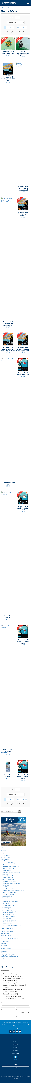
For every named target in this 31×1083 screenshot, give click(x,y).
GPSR (2, 958)
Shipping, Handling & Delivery (9, 955)
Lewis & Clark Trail (7, 896)
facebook (10, 1031)
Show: (12, 18)
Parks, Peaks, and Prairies (9, 905)
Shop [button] (15, 1071)
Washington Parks (7, 922)
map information (7, 929)
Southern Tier (6, 909)
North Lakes (5, 898)
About (15, 1039)
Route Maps (4, 861)
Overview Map (5, 933)
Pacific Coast (5, 903)
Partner (15, 1042)
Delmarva (5, 874)
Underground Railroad (8, 916)
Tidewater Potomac (7, 912)
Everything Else (5, 857)
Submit (15, 1047)
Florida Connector (7, 877)
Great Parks (5, 885)
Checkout (3, 943)
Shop (7, 7)
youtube (17, 1031)
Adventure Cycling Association (10, 3)
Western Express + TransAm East (11, 925)
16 (18, 27)
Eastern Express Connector (10, 876)
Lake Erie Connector (8, 894)
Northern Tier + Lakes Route (10, 901)
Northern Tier (6, 900)
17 (20, 27)
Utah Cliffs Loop (6, 918)
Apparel (4, 853)
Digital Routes (5, 859)
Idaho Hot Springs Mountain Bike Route (13, 890)
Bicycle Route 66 (6, 870)
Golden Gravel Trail (8, 879)
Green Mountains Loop (8, 889)
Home (3, 7)
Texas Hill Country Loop (9, 911)
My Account (4, 945)
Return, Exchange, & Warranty (9, 956)
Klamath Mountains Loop (9, 892)
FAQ (2, 953)
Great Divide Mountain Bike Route (11, 883)
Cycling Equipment (6, 855)
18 (23, 27)
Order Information (7, 948)
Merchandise (4, 851)
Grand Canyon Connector (9, 881)
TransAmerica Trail (8, 914)
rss (20, 1031)
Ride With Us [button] (16, 1067)
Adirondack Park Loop (8, 863)
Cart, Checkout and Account (11, 938)
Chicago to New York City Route (11, 872)
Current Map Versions (7, 931)
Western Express (7, 924)
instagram (13, 1031)
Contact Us (4, 951)
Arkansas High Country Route (10, 866)
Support (15, 1045)
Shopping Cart (5, 941)
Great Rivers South (7, 887)
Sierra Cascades (6, 907)
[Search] (19, 811)
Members (15, 1050)
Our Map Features (6, 935)
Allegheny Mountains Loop (9, 865)
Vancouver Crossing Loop (9, 920)
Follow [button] (15, 1064)
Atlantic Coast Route (8, 868)
